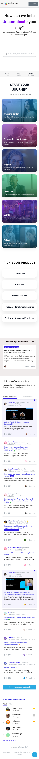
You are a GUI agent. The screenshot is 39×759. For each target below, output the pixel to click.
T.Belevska (11, 521)
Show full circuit (8, 740)
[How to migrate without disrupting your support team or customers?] (19, 357)
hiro (9, 612)
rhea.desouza (13, 469)
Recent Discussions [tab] (10, 397)
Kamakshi (11, 402)
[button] (34, 754)
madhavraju (16, 721)
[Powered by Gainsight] (20, 747)
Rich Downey (16, 714)
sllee (9, 494)
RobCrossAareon (14, 662)
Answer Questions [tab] (27, 397)
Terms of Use (7, 752)
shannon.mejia (17, 734)
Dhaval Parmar (13, 442)
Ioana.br (11, 637)
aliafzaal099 (16, 727)
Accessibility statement (22, 752)
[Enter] (5, 54)
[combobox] (19, 54)
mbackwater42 (17, 708)
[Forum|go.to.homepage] (11, 3)
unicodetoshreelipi (14, 547)
